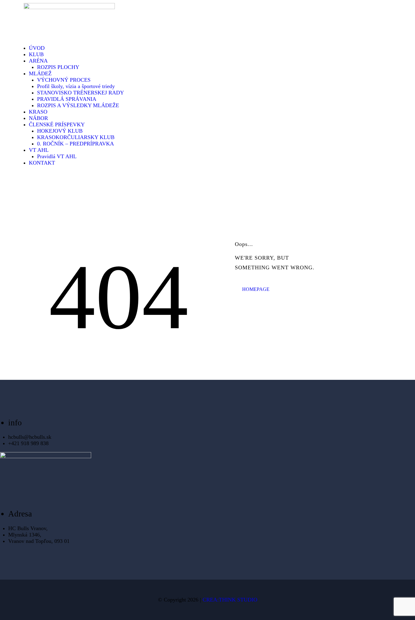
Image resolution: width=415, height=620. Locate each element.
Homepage (255, 289)
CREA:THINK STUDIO (230, 600)
